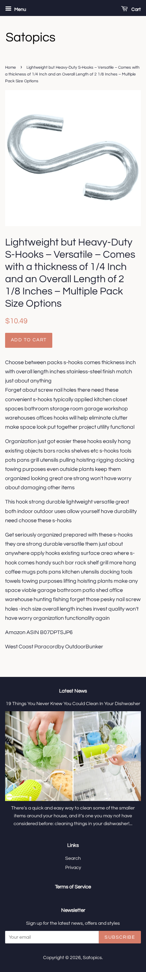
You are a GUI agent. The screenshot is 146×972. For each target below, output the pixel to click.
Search (73, 858)
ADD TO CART (29, 340)
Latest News (73, 691)
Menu (19, 9)
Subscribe (120, 937)
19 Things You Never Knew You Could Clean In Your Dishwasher (73, 703)
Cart (135, 9)
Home (10, 67)
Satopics (92, 957)
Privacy (73, 867)
